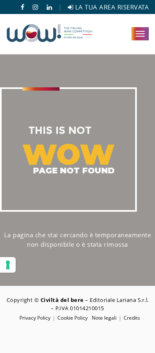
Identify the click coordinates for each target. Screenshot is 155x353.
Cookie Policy (72, 317)
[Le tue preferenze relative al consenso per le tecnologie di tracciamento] (8, 265)
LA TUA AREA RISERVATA (111, 7)
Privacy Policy (34, 317)
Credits (132, 317)
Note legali (104, 317)
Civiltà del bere (62, 300)
